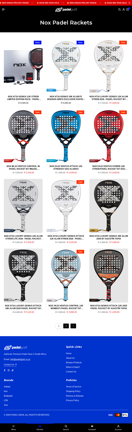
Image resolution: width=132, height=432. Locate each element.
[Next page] (73, 325)
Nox (6, 391)
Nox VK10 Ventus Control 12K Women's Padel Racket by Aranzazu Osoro (66, 307)
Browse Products (74, 362)
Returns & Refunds (74, 396)
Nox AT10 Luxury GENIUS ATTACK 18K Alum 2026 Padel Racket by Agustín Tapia (23, 307)
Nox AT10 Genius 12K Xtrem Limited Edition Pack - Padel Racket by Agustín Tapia (23, 98)
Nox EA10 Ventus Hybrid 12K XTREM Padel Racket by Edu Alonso (108, 167)
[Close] (128, 3)
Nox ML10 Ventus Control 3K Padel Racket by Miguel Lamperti (23, 167)
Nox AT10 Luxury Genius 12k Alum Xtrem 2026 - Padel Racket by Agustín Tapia (108, 98)
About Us (70, 358)
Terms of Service (73, 387)
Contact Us (71, 372)
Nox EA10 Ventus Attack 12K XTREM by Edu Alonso (66, 167)
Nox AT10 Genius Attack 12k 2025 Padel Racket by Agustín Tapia (108, 307)
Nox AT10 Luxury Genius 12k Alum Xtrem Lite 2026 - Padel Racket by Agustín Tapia (23, 237)
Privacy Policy (72, 400)
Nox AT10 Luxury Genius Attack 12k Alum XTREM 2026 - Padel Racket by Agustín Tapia (66, 237)
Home (69, 353)
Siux (6, 405)
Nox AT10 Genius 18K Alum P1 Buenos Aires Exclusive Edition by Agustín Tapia (66, 98)
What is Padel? (73, 367)
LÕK (6, 400)
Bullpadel (8, 396)
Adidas (7, 387)
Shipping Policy (73, 391)
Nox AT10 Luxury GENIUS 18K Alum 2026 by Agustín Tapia (108, 237)
